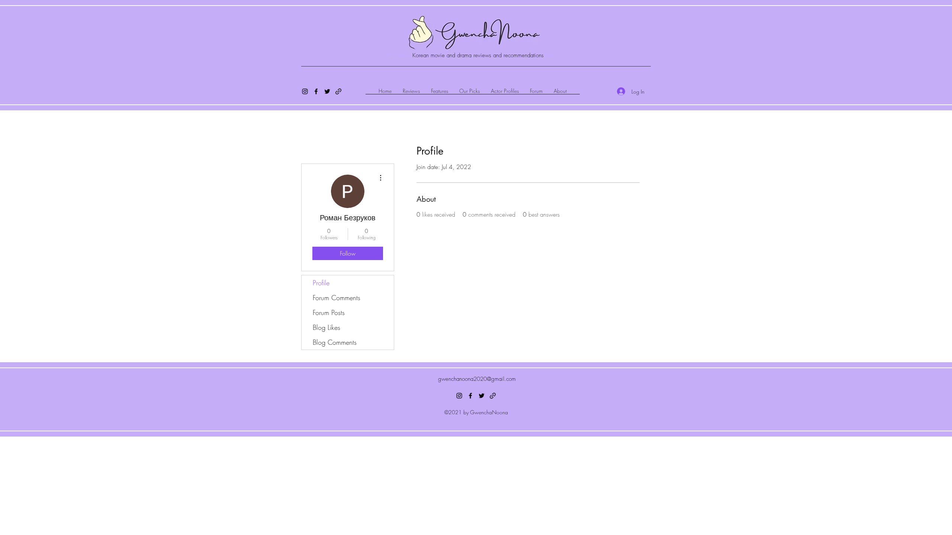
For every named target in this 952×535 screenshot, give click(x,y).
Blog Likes (326, 327)
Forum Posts (329, 312)
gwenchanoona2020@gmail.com (477, 379)
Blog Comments (335, 342)
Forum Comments (336, 297)
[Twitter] (327, 91)
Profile (321, 282)
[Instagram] (305, 91)
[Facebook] (316, 91)
